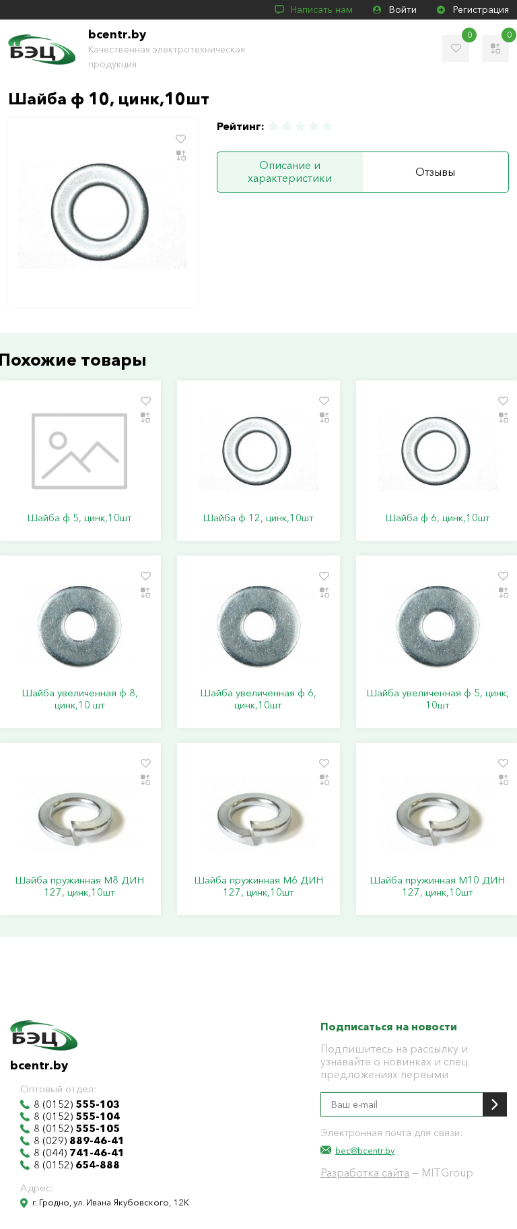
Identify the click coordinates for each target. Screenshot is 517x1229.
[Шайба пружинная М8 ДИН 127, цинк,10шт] (79, 813)
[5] (326, 126)
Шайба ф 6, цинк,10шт (437, 518)
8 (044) (79, 1153)
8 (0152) (77, 1104)
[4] (313, 126)
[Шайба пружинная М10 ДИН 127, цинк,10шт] (437, 813)
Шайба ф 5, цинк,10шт (79, 518)
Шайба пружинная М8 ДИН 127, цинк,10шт (79, 886)
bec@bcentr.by (364, 1150)
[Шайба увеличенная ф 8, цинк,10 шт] (79, 626)
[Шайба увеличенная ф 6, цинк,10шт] (258, 626)
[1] (274, 126)
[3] (300, 126)
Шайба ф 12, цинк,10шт (258, 518)
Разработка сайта (364, 1172)
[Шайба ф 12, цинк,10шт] (258, 451)
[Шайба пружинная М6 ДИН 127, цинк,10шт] (258, 813)
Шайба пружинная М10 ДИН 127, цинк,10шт (437, 886)
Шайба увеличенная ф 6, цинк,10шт (258, 699)
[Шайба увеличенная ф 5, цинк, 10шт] (437, 626)
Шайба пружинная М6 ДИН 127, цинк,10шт (258, 886)
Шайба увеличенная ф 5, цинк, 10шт (437, 699)
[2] (287, 126)
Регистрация (481, 9)
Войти (403, 9)
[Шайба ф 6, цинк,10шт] (437, 451)
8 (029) (79, 1141)
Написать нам (322, 9)
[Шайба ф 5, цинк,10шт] (79, 451)
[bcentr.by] (41, 49)
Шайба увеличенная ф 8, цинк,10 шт (80, 699)
